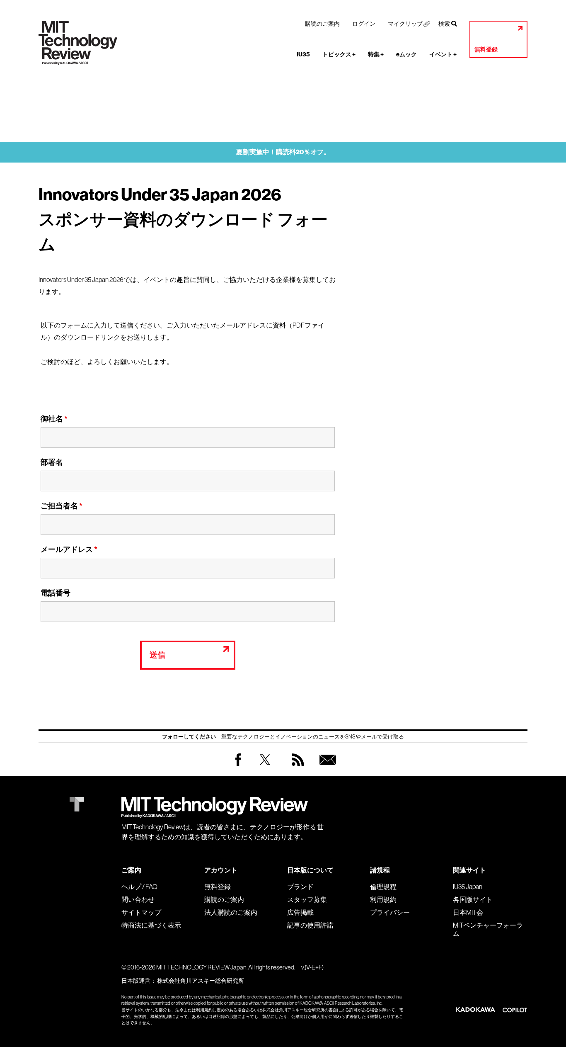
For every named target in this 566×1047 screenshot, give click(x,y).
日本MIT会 (468, 912)
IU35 (303, 54)
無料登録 (486, 49)
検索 (444, 23)
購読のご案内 (322, 23)
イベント (443, 54)
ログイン (363, 23)
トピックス (339, 54)
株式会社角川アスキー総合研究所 (200, 980)
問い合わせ (138, 899)
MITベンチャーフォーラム (488, 929)
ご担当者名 (61, 506)
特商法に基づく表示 (151, 925)
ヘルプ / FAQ (139, 886)
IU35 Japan (467, 886)
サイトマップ (141, 912)
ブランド (300, 886)
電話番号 (55, 593)
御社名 (54, 419)
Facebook (238, 765)
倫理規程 (383, 886)
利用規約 (383, 899)
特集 (376, 54)
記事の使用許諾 (310, 925)
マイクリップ (405, 23)
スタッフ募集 (307, 899)
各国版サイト (473, 899)
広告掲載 (300, 912)
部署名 (52, 462)
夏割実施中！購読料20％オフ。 (283, 152)
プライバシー (390, 912)
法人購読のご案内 (230, 912)
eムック (406, 54)
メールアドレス (69, 549)
